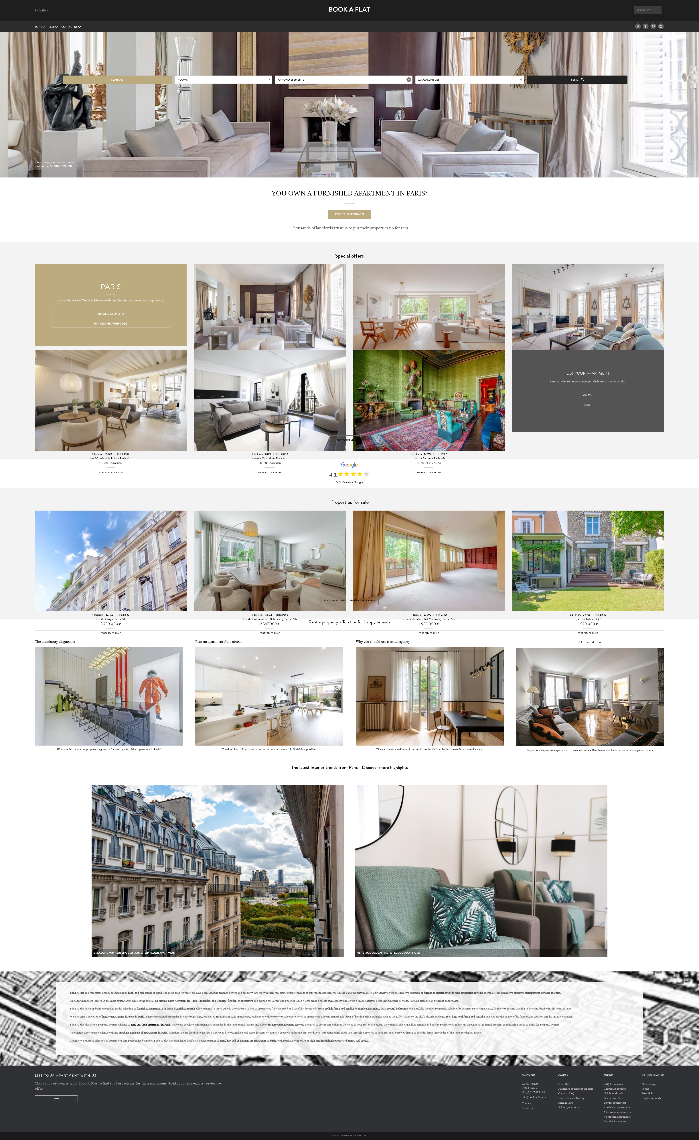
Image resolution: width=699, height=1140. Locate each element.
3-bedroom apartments (617, 1117)
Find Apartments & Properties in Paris (349, 600)
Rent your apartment (349, 214)
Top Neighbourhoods (111, 324)
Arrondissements (291, 80)
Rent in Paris (565, 1103)
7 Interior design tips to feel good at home (388, 953)
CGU (365, 1135)
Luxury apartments (615, 1103)
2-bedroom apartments (617, 1112)
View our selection (349, 440)
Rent (38, 27)
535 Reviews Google (349, 482)
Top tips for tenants (615, 1121)
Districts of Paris (613, 1098)
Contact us (69, 27)
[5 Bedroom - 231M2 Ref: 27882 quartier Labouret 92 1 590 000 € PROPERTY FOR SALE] (588, 551)
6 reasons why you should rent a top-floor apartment (134, 953)
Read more (588, 395)
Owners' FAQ (566, 1093)
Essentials (647, 1093)
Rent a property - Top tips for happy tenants (349, 621)
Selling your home (568, 1107)
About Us (527, 1108)
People (645, 1088)
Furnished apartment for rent (575, 1088)
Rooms (183, 80)
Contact (526, 1103)
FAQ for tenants (613, 1084)
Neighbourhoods (613, 1093)
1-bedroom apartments (617, 1107)
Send (575, 80)
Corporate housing (615, 1088)
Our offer (563, 1084)
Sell (52, 27)
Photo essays (648, 1084)
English (41, 11)
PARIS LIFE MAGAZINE (652, 1075)
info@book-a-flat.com (534, 1097)
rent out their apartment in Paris (150, 1024)
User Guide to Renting (571, 1098)
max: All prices (428, 80)
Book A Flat (349, 12)
